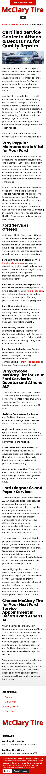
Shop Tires (10, 711)
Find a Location (23, 2)
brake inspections (34, 290)
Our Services (11, 701)
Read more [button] (30, 767)
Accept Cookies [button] (20, 771)
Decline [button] (7, 771)
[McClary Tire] (23, 8)
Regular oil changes (12, 263)
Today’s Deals (12, 706)
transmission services (29, 361)
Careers (9, 697)
